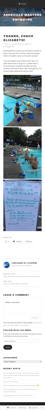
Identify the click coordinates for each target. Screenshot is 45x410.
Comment (34, 318)
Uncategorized (8, 47)
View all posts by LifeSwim (22, 265)
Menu (23, 4)
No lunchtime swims (10, 382)
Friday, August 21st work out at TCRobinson (18, 395)
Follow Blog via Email (17, 330)
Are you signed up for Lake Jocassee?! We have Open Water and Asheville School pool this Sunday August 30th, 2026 (21, 375)
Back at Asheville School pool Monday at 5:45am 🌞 (21, 385)
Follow (8, 347)
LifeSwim (27, 44)
